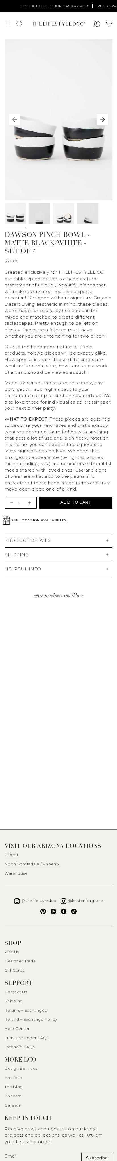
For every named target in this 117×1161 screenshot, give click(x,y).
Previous (14, 119)
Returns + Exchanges (26, 1010)
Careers (13, 1105)
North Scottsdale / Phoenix (32, 864)
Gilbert (11, 854)
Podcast (13, 1096)
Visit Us (12, 952)
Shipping (14, 1001)
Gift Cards (15, 970)
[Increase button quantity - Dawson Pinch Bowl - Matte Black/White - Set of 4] (30, 503)
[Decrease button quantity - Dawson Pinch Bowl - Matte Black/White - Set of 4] (11, 503)
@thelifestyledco (38, 900)
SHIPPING (17, 554)
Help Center (17, 1028)
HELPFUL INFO (23, 569)
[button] (109, 23)
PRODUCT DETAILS (28, 540)
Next (102, 119)
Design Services (21, 1068)
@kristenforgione (85, 900)
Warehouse (16, 873)
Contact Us (16, 992)
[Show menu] (7, 23)
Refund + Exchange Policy (31, 1019)
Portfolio (13, 1077)
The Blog (14, 1086)
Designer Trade (20, 961)
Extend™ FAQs (20, 1047)
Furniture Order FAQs (27, 1037)
